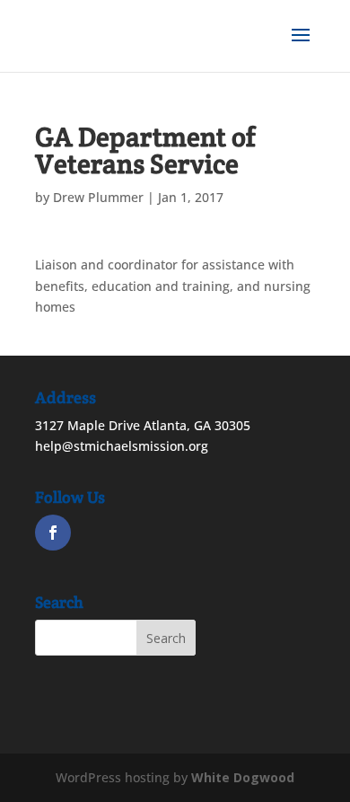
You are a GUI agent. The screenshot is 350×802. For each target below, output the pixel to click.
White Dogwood (242, 777)
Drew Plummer (98, 197)
